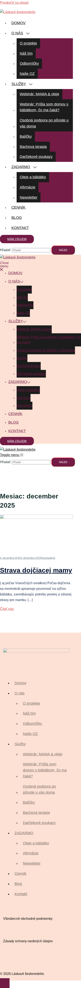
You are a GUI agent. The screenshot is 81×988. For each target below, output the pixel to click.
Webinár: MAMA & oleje (39, 94)
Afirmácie (27, 187)
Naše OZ (27, 74)
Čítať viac (7, 609)
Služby (18, 84)
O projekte (28, 43)
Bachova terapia (33, 147)
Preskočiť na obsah (14, 2)
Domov (18, 23)
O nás (17, 33)
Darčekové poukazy (36, 157)
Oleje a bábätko (33, 177)
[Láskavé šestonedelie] (18, 12)
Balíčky (26, 136)
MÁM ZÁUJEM (17, 239)
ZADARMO (20, 167)
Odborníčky (29, 63)
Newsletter (28, 197)
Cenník (18, 207)
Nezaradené (48, 558)
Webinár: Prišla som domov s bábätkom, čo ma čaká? (44, 107)
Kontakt (20, 228)
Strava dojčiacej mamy (36, 570)
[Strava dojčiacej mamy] (36, 517)
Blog (16, 218)
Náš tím (26, 53)
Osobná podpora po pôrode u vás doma (44, 123)
